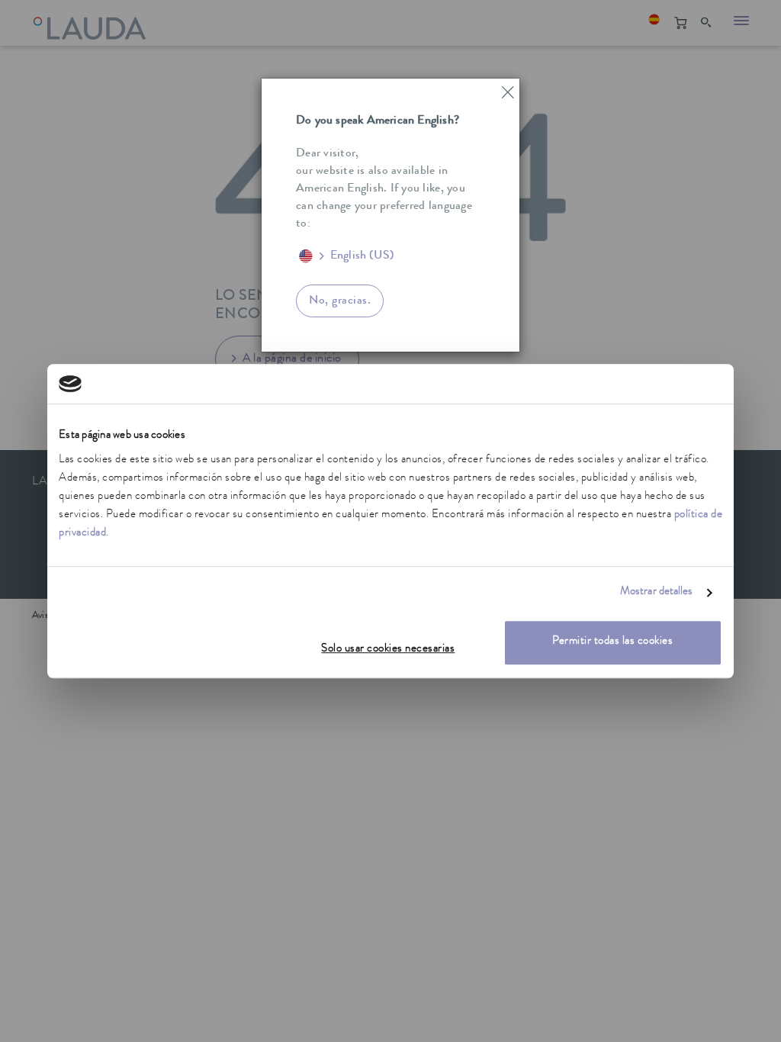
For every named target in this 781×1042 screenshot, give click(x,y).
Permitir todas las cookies (612, 642)
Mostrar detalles (656, 593)
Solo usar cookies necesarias (388, 649)
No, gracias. (340, 301)
